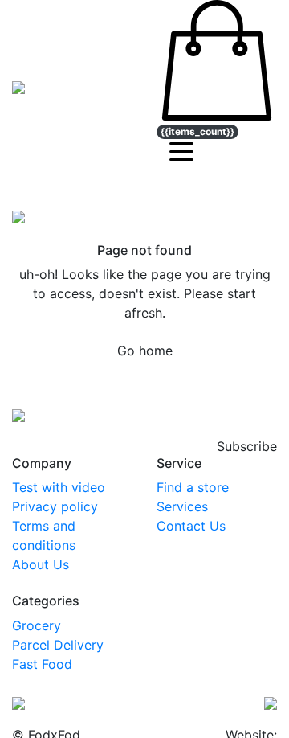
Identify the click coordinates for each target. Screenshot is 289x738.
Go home (145, 350)
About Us (40, 564)
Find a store (193, 487)
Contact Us (191, 526)
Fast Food (42, 664)
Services (182, 506)
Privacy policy (55, 506)
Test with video (58, 487)
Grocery (36, 625)
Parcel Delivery (58, 645)
